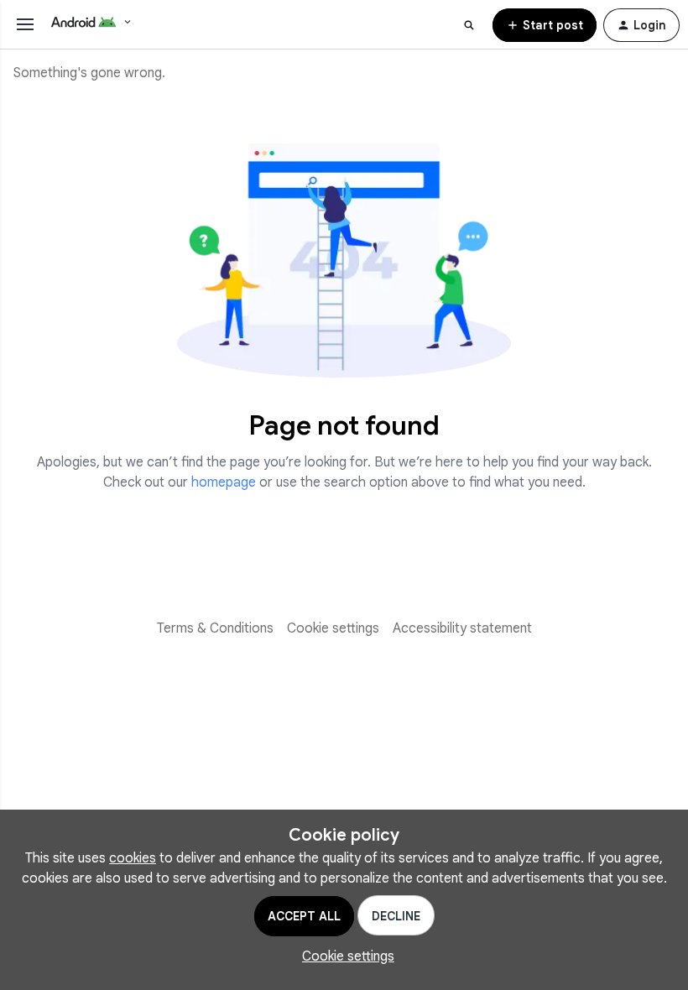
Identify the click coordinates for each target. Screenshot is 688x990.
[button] (545, 25)
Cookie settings (333, 628)
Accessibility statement (462, 628)
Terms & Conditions (215, 628)
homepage (223, 482)
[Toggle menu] (25, 24)
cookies (132, 858)
